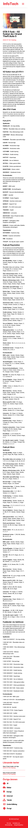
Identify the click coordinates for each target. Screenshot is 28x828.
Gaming (13, 768)
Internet (10, 796)
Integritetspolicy (18, 825)
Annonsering (8, 825)
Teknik (9, 800)
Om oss (9, 823)
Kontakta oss (16, 823)
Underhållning (12, 804)
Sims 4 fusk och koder (9, 773)
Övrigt (9, 808)
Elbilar (9, 788)
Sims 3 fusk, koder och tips (11, 766)
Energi (9, 792)
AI (7, 783)
